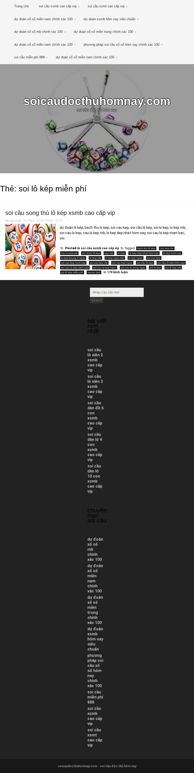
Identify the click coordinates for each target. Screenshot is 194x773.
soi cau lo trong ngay (133, 267)
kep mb (109, 253)
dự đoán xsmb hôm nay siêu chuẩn (109, 19)
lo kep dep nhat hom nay (144, 253)
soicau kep (94, 272)
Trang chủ (21, 6)
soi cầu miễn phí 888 (29, 57)
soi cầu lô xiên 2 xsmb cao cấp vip (95, 359)
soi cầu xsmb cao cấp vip (58, 6)
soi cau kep (153, 258)
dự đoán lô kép (91, 253)
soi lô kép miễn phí (72, 272)
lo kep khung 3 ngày (73, 258)
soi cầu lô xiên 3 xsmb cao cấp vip (95, 386)
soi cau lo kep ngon (104, 267)
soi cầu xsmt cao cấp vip (106, 6)
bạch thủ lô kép (146, 248)
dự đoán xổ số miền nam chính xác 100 (43, 19)
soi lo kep (155, 267)
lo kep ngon (135, 258)
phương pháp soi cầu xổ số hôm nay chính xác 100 (121, 44)
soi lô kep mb (173, 267)
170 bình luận (117, 272)
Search (96, 300)
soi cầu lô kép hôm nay (171, 262)
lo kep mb (95, 258)
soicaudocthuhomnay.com (97, 101)
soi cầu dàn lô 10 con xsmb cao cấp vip (94, 479)
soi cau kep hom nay (73, 262)
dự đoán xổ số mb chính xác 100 (38, 32)
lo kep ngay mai (115, 258)
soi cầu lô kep (145, 262)
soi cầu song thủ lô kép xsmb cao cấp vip (60, 212)
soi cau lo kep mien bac (75, 267)
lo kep (121, 253)
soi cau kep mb (99, 262)
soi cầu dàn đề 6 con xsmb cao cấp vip (95, 416)
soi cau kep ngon (122, 262)
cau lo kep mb (69, 253)
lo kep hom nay (172, 253)
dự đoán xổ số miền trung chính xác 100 (103, 32)
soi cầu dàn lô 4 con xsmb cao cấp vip (94, 447)
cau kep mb (167, 248)
